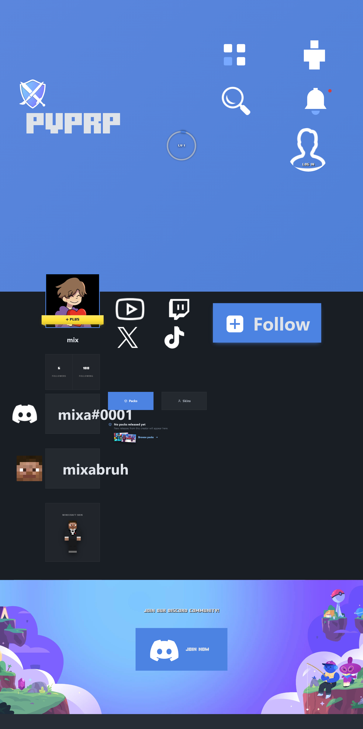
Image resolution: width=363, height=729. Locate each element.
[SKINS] (314, 55)
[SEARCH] (236, 101)
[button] (234, 55)
